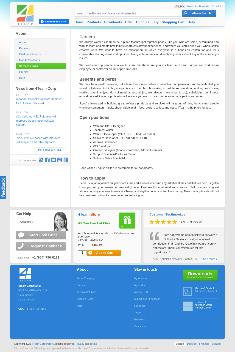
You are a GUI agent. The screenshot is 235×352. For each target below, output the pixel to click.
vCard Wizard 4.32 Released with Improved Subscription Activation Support (36, 120)
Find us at (204, 305)
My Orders (140, 285)
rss (41, 160)
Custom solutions (30, 54)
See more (209, 259)
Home (79, 22)
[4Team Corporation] (30, 15)
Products (94, 22)
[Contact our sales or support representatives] (40, 220)
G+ (66, 160)
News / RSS (141, 292)
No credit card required (200, 275)
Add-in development (206, 289)
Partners (24, 48)
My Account (140, 278)
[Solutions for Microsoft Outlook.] (34, 273)
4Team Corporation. (43, 343)
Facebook (139, 305)
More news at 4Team (50, 149)
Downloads (113, 22)
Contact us (140, 326)
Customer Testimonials (167, 214)
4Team (89, 214)
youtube (59, 160)
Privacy (80, 343)
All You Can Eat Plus (94, 223)
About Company (86, 278)
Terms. (94, 343)
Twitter (53, 160)
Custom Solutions (86, 292)
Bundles (142, 22)
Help (22, 78)
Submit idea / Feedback (147, 298)
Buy (155, 22)
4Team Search (199, 13)
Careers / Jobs (28, 66)
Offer (129, 22)
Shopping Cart (173, 22)
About (22, 42)
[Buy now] (104, 253)
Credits (23, 72)
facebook (47, 160)
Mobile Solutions (29, 60)
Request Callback (41, 246)
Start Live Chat (41, 235)
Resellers (139, 319)
